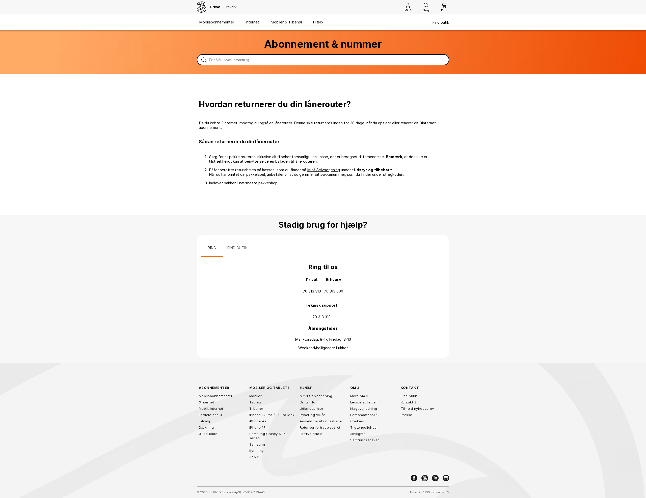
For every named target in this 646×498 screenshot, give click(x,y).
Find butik (440, 22)
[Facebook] (414, 478)
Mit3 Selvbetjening (323, 169)
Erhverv (230, 7)
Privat (215, 7)
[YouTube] (424, 478)
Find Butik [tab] (237, 248)
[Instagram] (446, 478)
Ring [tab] (212, 248)
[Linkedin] (435, 478)
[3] (201, 7)
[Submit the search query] (203, 60)
